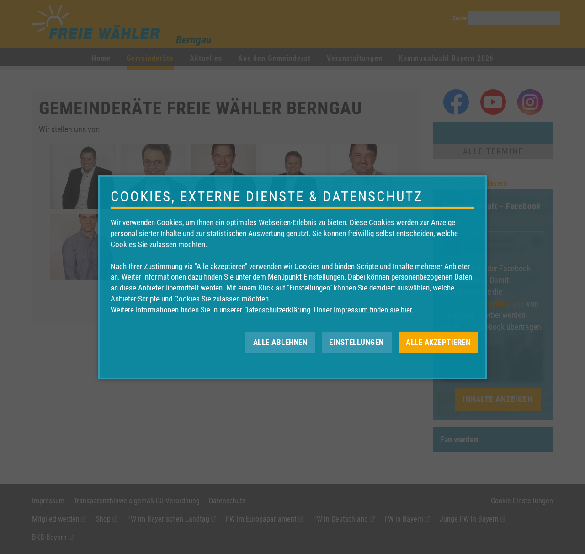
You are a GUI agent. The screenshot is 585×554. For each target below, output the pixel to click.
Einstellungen (356, 341)
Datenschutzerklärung (277, 309)
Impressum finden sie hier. (374, 309)
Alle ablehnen (280, 341)
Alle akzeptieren (438, 341)
